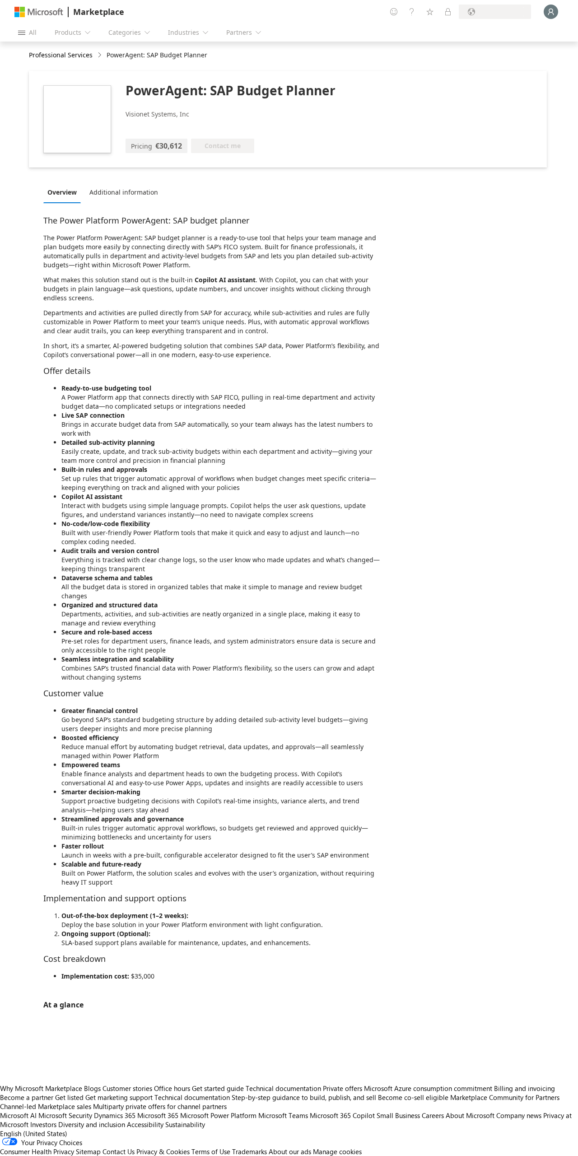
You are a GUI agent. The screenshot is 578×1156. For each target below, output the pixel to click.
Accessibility (145, 1124)
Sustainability (185, 1124)
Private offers (342, 1088)
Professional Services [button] (61, 55)
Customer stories (127, 1088)
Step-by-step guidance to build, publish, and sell (304, 1097)
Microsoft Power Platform (218, 1115)
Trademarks (249, 1151)
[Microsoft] (38, 12)
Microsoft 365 (157, 1115)
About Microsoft (470, 1115)
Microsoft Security (65, 1115)
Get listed (69, 1097)
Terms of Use (210, 1151)
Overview (62, 192)
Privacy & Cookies (163, 1151)
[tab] (64, 192)
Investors (43, 1124)
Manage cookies (337, 1151)
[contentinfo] (100, 55)
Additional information (123, 192)
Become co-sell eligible (413, 1097)
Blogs (92, 1088)
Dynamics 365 (114, 1115)
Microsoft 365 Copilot (342, 1115)
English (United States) (33, 1133)
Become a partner (26, 1097)
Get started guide (218, 1088)
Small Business (398, 1115)
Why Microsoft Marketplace (41, 1088)
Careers (433, 1115)
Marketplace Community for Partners (504, 1097)
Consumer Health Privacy (37, 1151)
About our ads (290, 1151)
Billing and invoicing (524, 1088)
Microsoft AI (18, 1115)
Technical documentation (283, 1088)
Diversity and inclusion (91, 1124)
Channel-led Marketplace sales (45, 1106)
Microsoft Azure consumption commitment (429, 1088)
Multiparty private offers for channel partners (160, 1106)
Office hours (172, 1088)
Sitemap (88, 1151)
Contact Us (119, 1151)
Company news (518, 1115)
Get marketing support (119, 1097)
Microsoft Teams (283, 1115)
